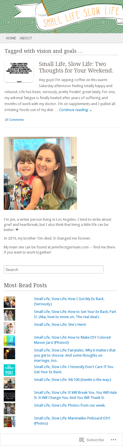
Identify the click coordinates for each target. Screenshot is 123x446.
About (26, 38)
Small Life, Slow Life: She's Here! (60, 324)
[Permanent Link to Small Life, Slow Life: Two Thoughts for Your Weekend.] (22, 83)
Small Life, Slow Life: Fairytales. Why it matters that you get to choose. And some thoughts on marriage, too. (75, 355)
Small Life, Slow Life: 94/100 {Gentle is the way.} (72, 379)
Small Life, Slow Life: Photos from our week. (70, 405)
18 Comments (14, 119)
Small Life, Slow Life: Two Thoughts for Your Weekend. (76, 67)
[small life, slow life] (49, 16)
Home (11, 38)
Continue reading (75, 110)
